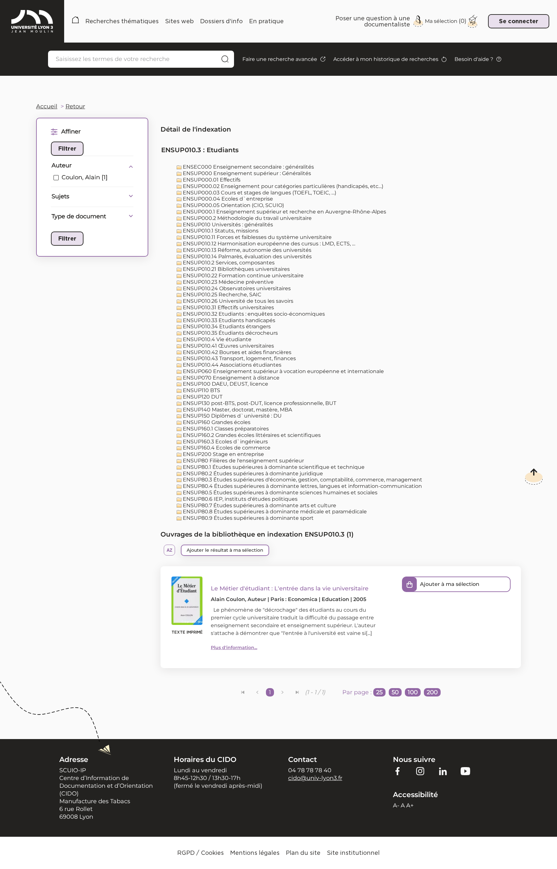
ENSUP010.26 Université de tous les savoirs (237, 301)
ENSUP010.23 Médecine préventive (227, 282)
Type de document (79, 216)
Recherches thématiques (122, 21)
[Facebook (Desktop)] (398, 771)
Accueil (75, 21)
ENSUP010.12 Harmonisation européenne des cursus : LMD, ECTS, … (268, 244)
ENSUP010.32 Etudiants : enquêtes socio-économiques (253, 314)
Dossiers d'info (221, 21)
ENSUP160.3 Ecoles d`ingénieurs (224, 442)
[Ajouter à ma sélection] (410, 584)
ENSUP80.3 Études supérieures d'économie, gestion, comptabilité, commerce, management (301, 480)
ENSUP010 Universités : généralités (227, 225)
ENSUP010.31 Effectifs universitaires (227, 307)
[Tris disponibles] (169, 550)
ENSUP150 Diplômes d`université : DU (231, 416)
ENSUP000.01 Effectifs (210, 180)
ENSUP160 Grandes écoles (215, 422)
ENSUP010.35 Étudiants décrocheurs (229, 333)
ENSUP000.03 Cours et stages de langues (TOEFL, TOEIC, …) (258, 193)
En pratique (266, 21)
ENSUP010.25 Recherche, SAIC (221, 294)
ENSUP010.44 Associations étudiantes (231, 365)
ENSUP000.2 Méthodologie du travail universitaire (246, 218)
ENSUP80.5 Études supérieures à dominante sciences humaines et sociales (279, 492)
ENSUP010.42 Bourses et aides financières (236, 352)
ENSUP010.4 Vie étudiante (216, 339)
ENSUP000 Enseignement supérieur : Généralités (246, 173)
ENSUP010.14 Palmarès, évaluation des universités (246, 256)
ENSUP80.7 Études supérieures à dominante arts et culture (258, 505)
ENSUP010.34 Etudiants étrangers (226, 326)
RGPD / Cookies (200, 852)
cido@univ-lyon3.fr (315, 778)
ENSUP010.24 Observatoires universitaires (236, 288)
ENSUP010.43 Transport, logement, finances (238, 358)
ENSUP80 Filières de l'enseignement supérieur (242, 461)
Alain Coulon (228, 599)
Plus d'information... (234, 647)
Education (335, 599)
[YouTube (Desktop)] (465, 771)
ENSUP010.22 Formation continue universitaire (242, 275)
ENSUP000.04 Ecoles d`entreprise (227, 199)
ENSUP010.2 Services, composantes (228, 263)
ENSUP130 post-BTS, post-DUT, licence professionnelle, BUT (258, 403)
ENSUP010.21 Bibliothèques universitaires (235, 269)
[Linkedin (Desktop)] (443, 771)
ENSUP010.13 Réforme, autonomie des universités (246, 250)
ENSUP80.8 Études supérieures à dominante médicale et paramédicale (274, 512)
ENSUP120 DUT (201, 397)
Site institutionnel (353, 852)
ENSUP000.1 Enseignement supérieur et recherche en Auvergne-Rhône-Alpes (283, 212)
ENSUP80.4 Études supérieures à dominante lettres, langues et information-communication (301, 486)
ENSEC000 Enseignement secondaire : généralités (247, 167)
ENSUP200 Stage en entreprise (222, 454)
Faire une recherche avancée (279, 59)
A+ (410, 805)
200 (432, 692)
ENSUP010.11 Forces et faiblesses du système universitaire (256, 237)
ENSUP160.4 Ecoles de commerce (225, 448)
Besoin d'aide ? (473, 59)
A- (396, 805)
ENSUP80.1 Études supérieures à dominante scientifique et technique (273, 467)
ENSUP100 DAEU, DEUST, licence (224, 384)
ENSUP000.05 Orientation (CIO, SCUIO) (232, 205)
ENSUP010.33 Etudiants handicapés (228, 320)
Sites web (179, 21)
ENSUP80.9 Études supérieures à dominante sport (247, 518)
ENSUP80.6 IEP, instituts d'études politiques (239, 499)
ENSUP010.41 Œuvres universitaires (227, 346)
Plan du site (303, 852)
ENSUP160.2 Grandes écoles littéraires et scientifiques (251, 435)
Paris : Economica (294, 599)
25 (379, 692)
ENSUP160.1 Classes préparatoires (225, 429)
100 (413, 692)
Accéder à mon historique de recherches (385, 59)
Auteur (62, 165)
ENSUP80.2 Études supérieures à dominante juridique (252, 473)
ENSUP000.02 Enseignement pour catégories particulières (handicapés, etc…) (282, 186)
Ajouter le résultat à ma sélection (225, 550)
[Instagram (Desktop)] (420, 771)
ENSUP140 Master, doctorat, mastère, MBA (236, 410)
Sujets (60, 196)
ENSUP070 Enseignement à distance (230, 378)
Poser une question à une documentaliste (373, 21)
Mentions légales (254, 852)
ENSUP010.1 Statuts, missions (220, 231)
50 (395, 692)
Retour (75, 106)
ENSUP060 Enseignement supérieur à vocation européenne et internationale (282, 371)
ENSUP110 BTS (200, 390)
